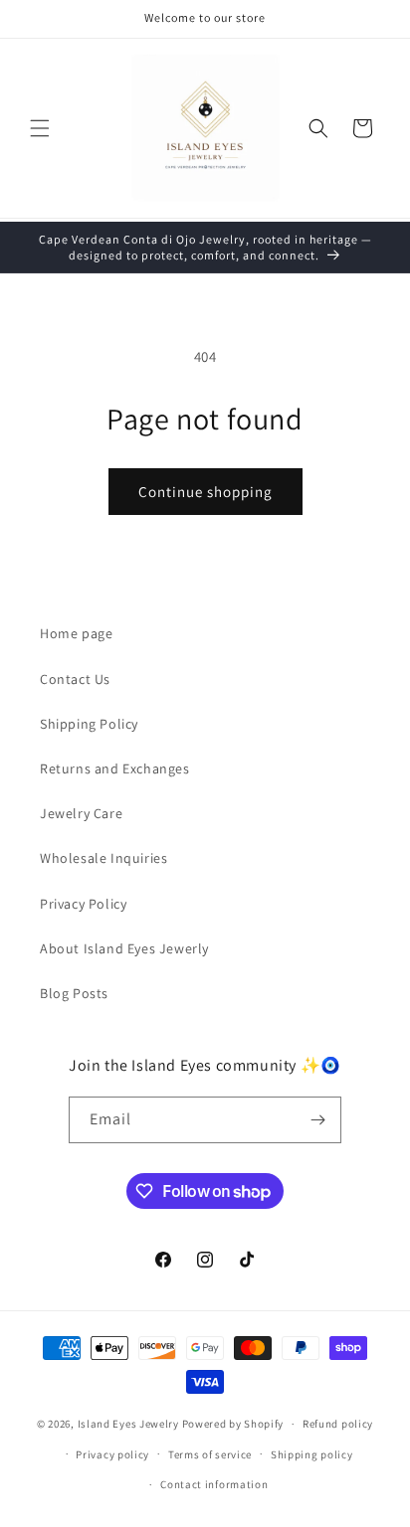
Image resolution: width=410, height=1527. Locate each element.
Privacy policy (112, 1454)
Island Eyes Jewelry (130, 1424)
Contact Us (75, 679)
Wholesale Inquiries (103, 858)
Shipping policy (312, 1454)
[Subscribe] (318, 1120)
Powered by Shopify (233, 1424)
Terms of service (210, 1454)
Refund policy (338, 1424)
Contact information (214, 1484)
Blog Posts (74, 993)
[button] (40, 128)
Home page (76, 633)
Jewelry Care (81, 813)
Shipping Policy (89, 724)
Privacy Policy (83, 904)
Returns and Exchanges (115, 768)
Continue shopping (205, 491)
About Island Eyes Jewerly (124, 948)
